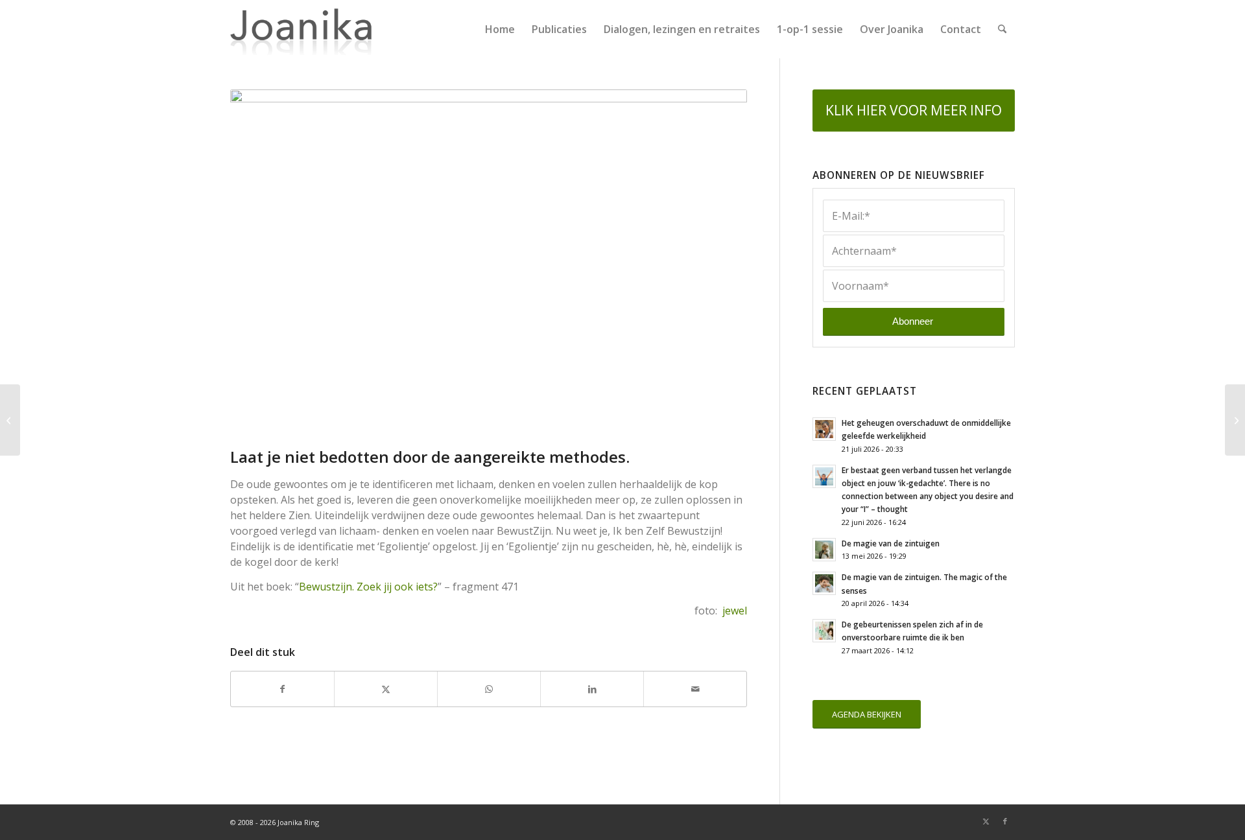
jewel (734, 610)
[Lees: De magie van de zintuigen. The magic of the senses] (824, 583)
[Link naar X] (985, 821)
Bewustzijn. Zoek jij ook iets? (368, 586)
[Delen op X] (386, 688)
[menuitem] (500, 29)
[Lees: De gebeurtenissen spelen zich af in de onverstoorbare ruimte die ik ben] (824, 630)
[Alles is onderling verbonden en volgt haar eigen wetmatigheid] (1235, 420)
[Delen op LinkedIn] (592, 688)
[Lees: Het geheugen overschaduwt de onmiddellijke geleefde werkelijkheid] (824, 429)
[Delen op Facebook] (282, 688)
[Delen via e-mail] (695, 688)
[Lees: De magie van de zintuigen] (824, 549)
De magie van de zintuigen (891, 543)
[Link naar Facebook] (1005, 821)
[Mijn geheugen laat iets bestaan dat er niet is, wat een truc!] (10, 420)
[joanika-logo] (301, 29)
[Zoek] (1002, 29)
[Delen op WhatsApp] (489, 688)
